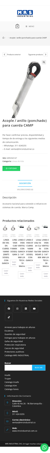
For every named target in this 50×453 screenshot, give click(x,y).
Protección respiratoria (15, 344)
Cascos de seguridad (14, 348)
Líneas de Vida (18, 161)
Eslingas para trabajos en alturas (20, 337)
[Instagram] (17, 308)
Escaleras (9, 330)
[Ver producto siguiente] (46, 55)
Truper (8, 378)
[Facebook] (9, 308)
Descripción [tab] (25, 183)
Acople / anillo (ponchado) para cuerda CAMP (28, 37)
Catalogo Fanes (12, 389)
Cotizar (12, 168)
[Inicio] (3, 37)
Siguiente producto (35, 54)
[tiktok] (9, 317)
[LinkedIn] (26, 308)
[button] (44, 62)
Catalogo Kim (11, 385)
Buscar (8, 363)
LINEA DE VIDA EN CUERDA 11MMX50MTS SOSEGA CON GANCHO (16, 247)
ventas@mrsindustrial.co (23, 422)
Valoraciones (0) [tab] (25, 189)
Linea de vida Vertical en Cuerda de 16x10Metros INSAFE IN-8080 (40, 248)
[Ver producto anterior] (4, 55)
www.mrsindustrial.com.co (24, 430)
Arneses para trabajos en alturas (20, 327)
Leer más (6, 272)
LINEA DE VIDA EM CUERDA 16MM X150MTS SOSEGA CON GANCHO (30, 250)
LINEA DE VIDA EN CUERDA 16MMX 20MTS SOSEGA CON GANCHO (6, 251)
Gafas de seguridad (14, 341)
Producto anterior (14, 54)
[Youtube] (34, 308)
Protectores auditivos (14, 351)
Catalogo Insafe (12, 382)
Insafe (7, 375)
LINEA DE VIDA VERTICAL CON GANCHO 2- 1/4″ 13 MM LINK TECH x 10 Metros (22, 252)
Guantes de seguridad (15, 334)
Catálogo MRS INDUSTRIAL (17, 355)
